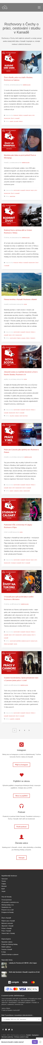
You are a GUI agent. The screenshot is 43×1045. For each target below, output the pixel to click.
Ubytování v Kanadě (7, 926)
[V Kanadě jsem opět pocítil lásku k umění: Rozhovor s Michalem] (21, 581)
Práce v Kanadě (23, 115)
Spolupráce (35, 1035)
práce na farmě (8, 644)
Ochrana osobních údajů (21, 1037)
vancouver (26, 490)
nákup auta (34, 641)
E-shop (4, 952)
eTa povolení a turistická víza (10, 902)
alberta (12, 719)
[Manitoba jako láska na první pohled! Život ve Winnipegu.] (21, 140)
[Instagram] (6, 1029)
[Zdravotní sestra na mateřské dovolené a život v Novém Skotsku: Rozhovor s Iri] (21, 356)
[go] (39, 1019)
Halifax (12, 415)
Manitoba (12, 196)
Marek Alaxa (26, 85)
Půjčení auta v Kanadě (8, 921)
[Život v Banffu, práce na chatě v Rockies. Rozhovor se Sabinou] (21, 62)
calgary (16, 121)
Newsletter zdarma (7, 942)
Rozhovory (7, 118)
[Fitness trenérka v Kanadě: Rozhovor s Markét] (21, 284)
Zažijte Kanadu (26, 635)
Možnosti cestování (7, 923)
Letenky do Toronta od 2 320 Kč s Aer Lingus (23, 963)
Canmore (17, 719)
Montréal (4, 886)
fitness (18, 338)
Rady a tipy (31, 115)
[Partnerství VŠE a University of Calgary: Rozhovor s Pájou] (21, 509)
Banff (3, 889)
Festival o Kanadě (7, 949)
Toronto (4, 881)
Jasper (3, 891)
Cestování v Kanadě (19, 190)
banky (11, 490)
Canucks (16, 490)
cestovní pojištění (15, 641)
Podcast (16, 115)
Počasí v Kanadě (7, 928)
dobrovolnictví (25, 641)
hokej (21, 490)
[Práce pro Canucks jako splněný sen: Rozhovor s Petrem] (21, 434)
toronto (32, 338)
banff (11, 121)
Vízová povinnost (7, 900)
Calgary (4, 883)
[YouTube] (12, 1029)
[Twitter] (9, 1029)
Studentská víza (6, 907)
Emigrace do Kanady (8, 912)
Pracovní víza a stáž (8, 910)
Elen (25, 304)
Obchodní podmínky (7, 1037)
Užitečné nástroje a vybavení (10, 954)
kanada (23, 338)
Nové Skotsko (24, 415)
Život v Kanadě (15, 118)
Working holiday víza (8, 905)
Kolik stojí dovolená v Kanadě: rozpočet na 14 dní (24, 972)
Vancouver (5, 879)
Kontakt (28, 1035)
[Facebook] (3, 1029)
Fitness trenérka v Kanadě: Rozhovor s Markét (20, 299)
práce (21, 121)
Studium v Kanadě (16, 563)
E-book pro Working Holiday (10, 944)
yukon (15, 644)
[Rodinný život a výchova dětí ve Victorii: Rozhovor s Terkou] (21, 215)
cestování (13, 338)
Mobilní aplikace (6, 947)
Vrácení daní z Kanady (8, 933)
